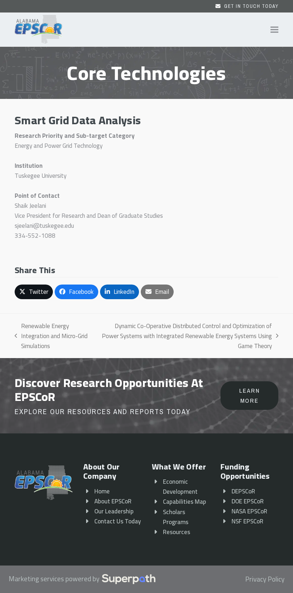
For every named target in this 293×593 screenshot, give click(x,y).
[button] (274, 30)
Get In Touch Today (251, 6)
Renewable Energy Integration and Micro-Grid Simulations (51, 336)
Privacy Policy (264, 579)
